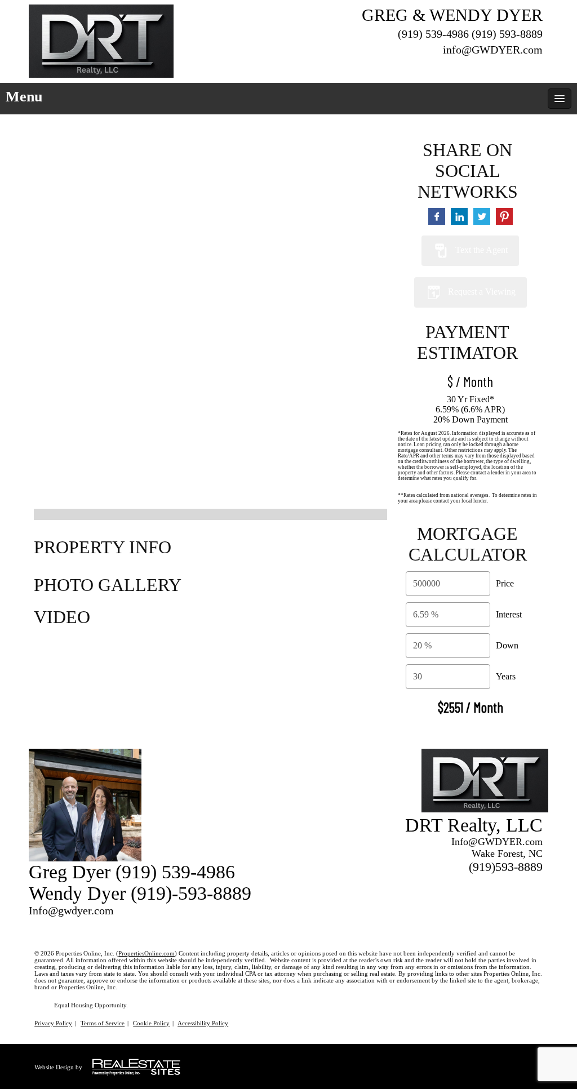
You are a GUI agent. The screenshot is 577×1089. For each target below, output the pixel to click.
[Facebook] (515, 67)
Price (505, 583)
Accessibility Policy (202, 1023)
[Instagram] (536, 67)
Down (507, 645)
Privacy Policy (53, 1023)
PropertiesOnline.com (146, 953)
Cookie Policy (151, 1023)
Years (506, 676)
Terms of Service (103, 1023)
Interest (509, 614)
